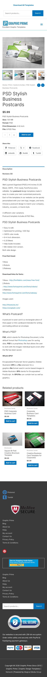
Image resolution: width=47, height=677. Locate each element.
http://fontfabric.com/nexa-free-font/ (24, 280)
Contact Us (7, 536)
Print (10, 85)
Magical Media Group (32, 672)
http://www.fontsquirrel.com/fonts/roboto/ (20, 287)
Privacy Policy (8, 539)
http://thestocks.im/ (10, 305)
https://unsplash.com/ (11, 308)
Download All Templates (23, 5)
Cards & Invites (19, 85)
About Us (6, 527)
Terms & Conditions (10, 543)
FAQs (5, 530)
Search (38, 13)
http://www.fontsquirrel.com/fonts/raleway (20, 293)
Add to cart (26, 135)
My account (7, 533)
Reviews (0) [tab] (8, 174)
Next (44, 75)
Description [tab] (7, 169)
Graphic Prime (8, 520)
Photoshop (22, 340)
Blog (4, 524)
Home (5, 85)
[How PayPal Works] (23, 563)
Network (9, 672)
